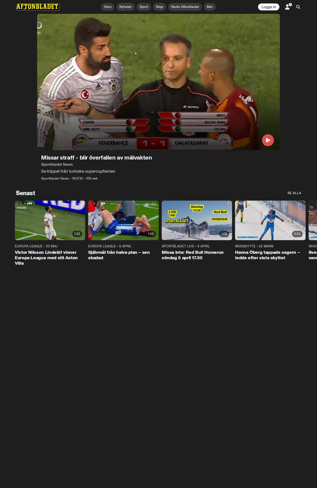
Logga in (269, 7)
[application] (158, 82)
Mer (210, 7)
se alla (294, 193)
